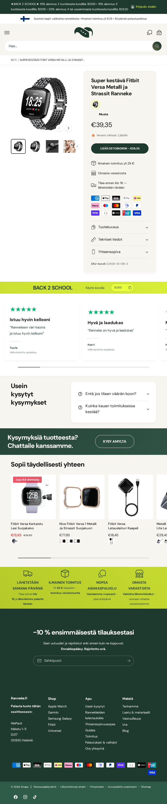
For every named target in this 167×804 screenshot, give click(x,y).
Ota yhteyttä (94, 748)
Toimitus (91, 736)
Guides (90, 730)
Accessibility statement (122, 787)
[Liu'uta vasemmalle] (59, 128)
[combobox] (83, 46)
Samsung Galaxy (60, 718)
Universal (54, 731)
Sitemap (146, 787)
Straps (24, 787)
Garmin (53, 712)
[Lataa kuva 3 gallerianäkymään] (35, 146)
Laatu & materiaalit (136, 712)
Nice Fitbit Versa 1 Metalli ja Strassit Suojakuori (77, 526)
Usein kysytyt (95, 706)
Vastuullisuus (131, 718)
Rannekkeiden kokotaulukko (95, 715)
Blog (125, 731)
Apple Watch (57, 706)
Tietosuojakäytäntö (44, 787)
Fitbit (52, 725)
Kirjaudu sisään (146, 6)
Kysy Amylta (114, 441)
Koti (14, 60)
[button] (7, 32)
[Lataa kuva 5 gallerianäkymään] (69, 146)
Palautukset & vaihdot (101, 742)
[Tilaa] (129, 661)
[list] (83, 19)
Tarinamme (130, 706)
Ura (124, 725)
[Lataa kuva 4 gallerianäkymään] (52, 146)
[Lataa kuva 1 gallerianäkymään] (18, 146)
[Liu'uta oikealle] (68, 128)
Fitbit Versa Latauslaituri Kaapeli (123, 526)
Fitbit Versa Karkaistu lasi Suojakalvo (27, 526)
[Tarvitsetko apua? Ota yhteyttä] (149, 32)
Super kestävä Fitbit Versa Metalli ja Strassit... (52, 60)
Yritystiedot (97, 787)
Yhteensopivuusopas (100, 724)
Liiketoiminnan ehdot (73, 787)
